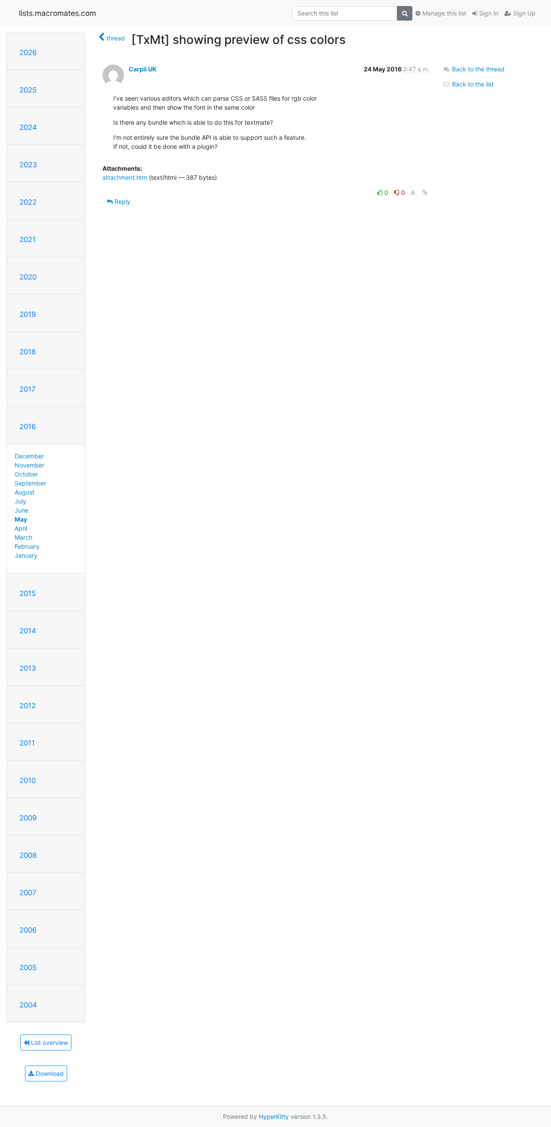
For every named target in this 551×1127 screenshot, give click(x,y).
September (30, 483)
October (26, 474)
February (27, 546)
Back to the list (472, 84)
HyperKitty (274, 1116)
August (24, 492)
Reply (121, 201)
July (20, 501)
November (29, 465)
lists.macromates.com (57, 13)
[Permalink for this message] (425, 192)
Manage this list (443, 13)
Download (49, 1073)
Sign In (487, 13)
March (23, 537)
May (21, 519)
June (21, 510)
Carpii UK (143, 69)
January (26, 555)
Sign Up (523, 13)
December (29, 456)
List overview (48, 1042)
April (21, 528)
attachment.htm (124, 177)
